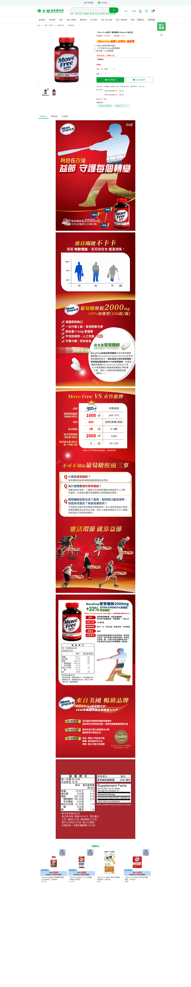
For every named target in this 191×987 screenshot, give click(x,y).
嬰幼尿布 (52, 20)
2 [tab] (68, 86)
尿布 (80, 14)
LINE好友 (103, 2)
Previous (38, 867)
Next (153, 867)
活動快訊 (140, 20)
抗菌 (76, 14)
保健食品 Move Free (122, 106)
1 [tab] (65, 86)
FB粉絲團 (89, 2)
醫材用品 (83, 20)
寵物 (132, 20)
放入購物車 (112, 80)
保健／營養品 (71, 20)
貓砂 (107, 14)
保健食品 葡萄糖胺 (105, 106)
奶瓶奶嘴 (113, 14)
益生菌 (92, 14)
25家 (122, 91)
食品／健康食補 (121, 20)
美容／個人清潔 (106, 20)
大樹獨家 (86, 14)
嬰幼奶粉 (42, 20)
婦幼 (61, 20)
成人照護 (94, 20)
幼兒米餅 (102, 14)
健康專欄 (151, 20)
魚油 (96, 14)
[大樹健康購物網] (50, 11)
